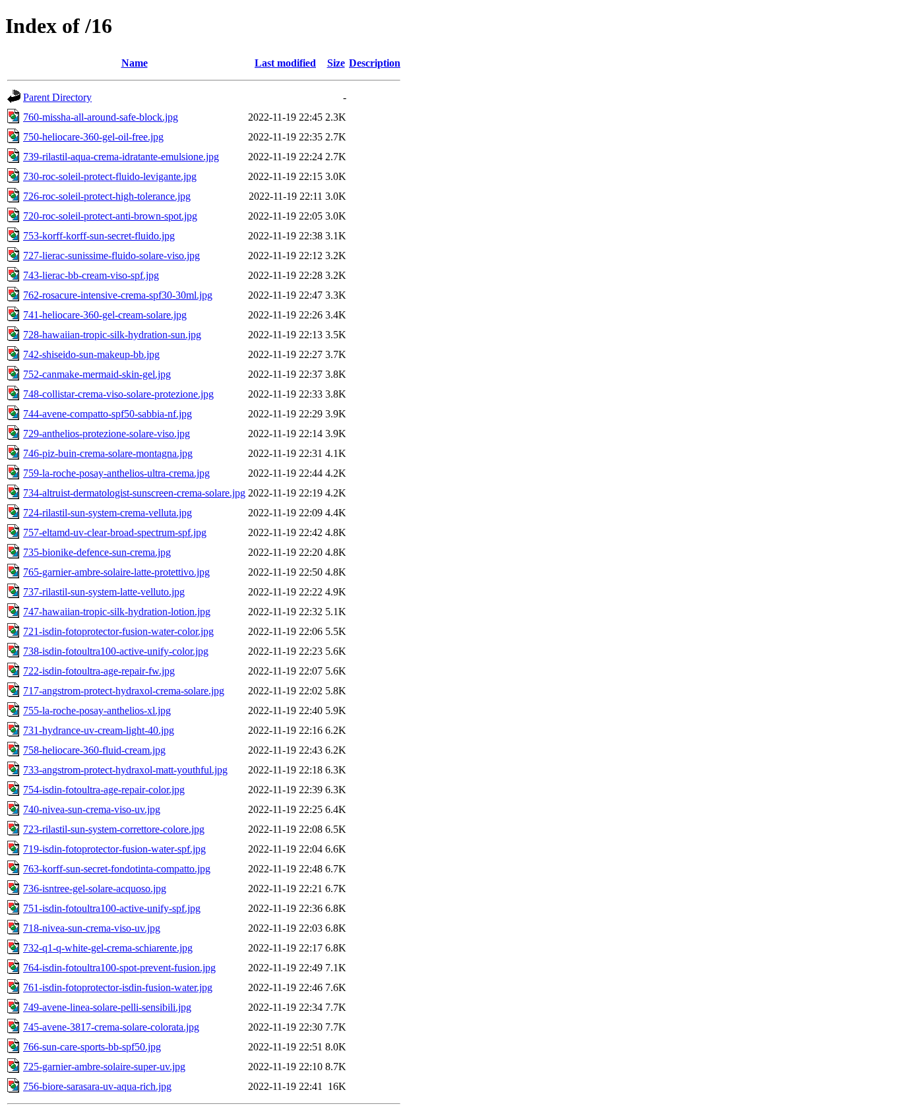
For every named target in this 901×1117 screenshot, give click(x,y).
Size (336, 63)
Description (374, 63)
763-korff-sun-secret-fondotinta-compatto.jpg (116, 868)
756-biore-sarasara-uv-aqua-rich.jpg (97, 1086)
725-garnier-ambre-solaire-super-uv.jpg (104, 1066)
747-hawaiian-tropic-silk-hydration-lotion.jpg (116, 611)
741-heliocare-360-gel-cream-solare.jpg (105, 314)
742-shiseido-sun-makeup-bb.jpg (91, 354)
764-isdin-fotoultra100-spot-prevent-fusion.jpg (119, 967)
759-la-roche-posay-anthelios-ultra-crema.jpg (116, 473)
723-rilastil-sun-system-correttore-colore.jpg (113, 829)
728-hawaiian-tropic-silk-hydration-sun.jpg (112, 334)
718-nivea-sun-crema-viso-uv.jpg (91, 928)
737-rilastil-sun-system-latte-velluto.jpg (104, 591)
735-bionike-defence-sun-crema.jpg (97, 552)
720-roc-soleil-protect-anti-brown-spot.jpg (110, 216)
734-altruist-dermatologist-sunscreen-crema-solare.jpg (134, 492)
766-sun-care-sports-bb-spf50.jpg (92, 1046)
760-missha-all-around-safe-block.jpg (100, 117)
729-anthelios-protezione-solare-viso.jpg (106, 433)
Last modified (285, 63)
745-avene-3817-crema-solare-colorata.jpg (111, 1027)
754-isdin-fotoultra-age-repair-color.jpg (104, 789)
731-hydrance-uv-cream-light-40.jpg (98, 730)
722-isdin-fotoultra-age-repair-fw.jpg (99, 671)
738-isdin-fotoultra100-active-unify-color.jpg (115, 651)
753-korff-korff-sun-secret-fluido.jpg (99, 235)
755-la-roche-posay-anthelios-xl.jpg (97, 710)
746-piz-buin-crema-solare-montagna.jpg (108, 453)
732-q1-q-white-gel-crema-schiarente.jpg (108, 947)
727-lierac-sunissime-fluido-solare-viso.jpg (111, 255)
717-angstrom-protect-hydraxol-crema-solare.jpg (123, 690)
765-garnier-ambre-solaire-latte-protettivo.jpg (116, 572)
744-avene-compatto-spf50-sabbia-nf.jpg (107, 413)
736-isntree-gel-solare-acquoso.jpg (94, 888)
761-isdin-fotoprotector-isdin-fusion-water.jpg (117, 987)
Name (134, 63)
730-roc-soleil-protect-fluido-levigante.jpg (110, 176)
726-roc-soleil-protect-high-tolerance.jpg (107, 196)
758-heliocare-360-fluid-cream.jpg (94, 750)
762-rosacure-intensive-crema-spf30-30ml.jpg (117, 295)
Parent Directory (57, 97)
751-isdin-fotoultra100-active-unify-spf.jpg (112, 908)
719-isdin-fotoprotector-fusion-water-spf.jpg (114, 849)
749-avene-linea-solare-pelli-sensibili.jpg (107, 1007)
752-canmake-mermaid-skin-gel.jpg (97, 374)
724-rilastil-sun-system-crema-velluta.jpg (107, 512)
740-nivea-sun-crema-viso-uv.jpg (91, 809)
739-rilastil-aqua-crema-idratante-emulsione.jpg (121, 156)
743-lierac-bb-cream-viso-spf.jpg (91, 275)
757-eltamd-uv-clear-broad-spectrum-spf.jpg (114, 532)
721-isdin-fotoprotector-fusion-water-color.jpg (118, 631)
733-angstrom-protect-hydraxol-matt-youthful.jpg (125, 769)
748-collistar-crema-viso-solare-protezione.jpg (118, 394)
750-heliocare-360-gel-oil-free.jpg (93, 136)
